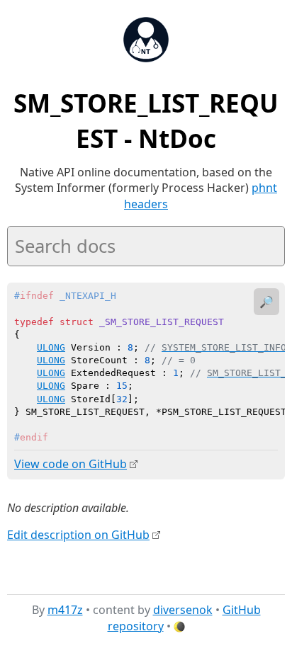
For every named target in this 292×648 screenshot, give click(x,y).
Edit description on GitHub (78, 534)
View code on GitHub (70, 464)
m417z (65, 610)
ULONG (51, 347)
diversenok (183, 610)
